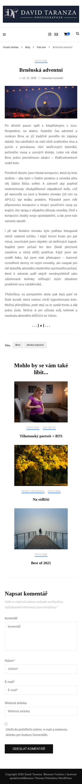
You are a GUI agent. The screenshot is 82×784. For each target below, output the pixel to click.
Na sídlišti (41, 499)
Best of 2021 (41, 563)
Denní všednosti (33, 491)
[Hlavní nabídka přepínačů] (5, 34)
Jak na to (49, 427)
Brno (17, 345)
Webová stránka (16, 703)
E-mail (10, 681)
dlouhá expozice (35, 345)
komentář (11, 618)
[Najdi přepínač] (77, 33)
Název (10, 660)
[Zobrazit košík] (66, 34)
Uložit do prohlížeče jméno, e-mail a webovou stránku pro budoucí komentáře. (36, 732)
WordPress (65, 778)
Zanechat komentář (52, 78)
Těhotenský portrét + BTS (41, 436)
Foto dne (41, 61)
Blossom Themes (33, 778)
